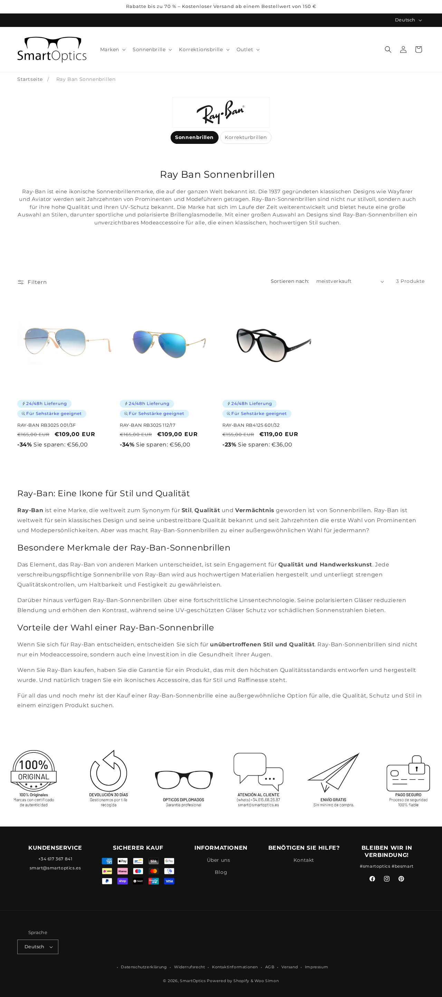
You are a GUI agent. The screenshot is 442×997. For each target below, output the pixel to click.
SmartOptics (193, 981)
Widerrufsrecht (189, 966)
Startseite (30, 79)
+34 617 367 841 (55, 858)
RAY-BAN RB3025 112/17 (148, 425)
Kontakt (304, 860)
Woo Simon (266, 981)
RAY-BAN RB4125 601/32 (251, 425)
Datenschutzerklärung (144, 966)
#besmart (403, 866)
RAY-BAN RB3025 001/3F (46, 425)
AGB (270, 966)
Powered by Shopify (228, 981)
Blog (221, 872)
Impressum (316, 966)
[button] (112, 49)
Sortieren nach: (290, 281)
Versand (289, 966)
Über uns (218, 860)
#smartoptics (375, 866)
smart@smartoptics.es (55, 868)
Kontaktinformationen (235, 966)
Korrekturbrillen (246, 137)
